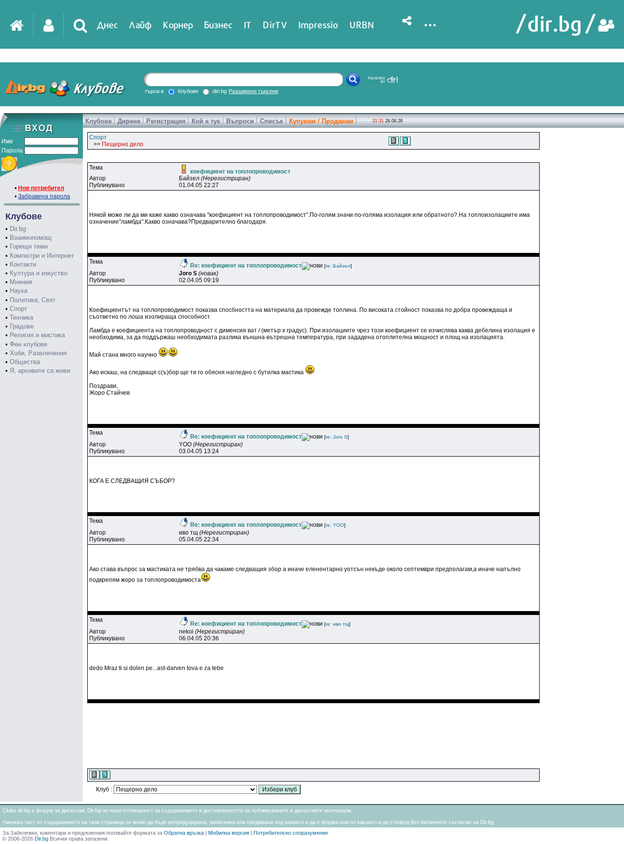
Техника (21, 317)
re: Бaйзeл (338, 266)
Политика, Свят (33, 300)
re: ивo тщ (337, 624)
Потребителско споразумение (291, 833)
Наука (18, 290)
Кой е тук (206, 121)
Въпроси (240, 121)
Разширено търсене (253, 91)
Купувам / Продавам (321, 121)
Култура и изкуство (38, 273)
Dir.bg (18, 228)
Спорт (18, 308)
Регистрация (166, 121)
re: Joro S (337, 437)
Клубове (98, 121)
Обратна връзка (184, 833)
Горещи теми (29, 246)
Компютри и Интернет (42, 255)
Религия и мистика (37, 335)
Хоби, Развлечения (38, 353)
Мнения (21, 282)
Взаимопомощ (31, 237)
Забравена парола (44, 196)
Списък (271, 121)
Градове (22, 326)
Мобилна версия (228, 833)
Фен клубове (28, 344)
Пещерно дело (122, 144)
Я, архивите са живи (40, 370)
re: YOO (335, 525)
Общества (25, 361)
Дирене (128, 121)
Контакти (23, 264)
